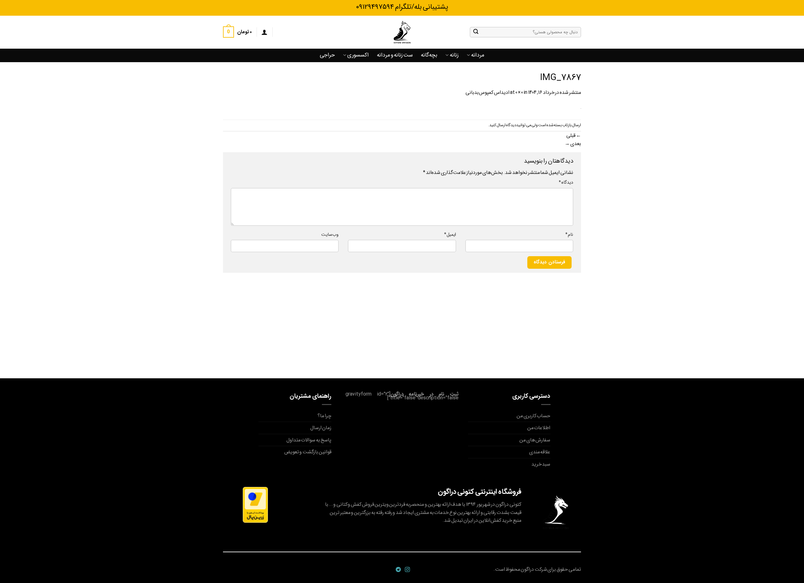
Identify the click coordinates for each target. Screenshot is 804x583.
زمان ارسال (320, 428)
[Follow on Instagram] (406, 570)
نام (569, 234)
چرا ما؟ (324, 416)
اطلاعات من (539, 428)
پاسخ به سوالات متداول (308, 440)
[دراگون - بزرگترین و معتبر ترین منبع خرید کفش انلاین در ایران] (402, 32)
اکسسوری (358, 55)
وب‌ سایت (330, 234)
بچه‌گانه (429, 55)
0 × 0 (519, 92)
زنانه (454, 55)
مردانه (477, 55)
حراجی (327, 55)
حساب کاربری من (534, 416)
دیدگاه (566, 182)
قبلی (573, 135)
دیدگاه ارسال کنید (502, 125)
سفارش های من (535, 440)
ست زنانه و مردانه (395, 55)
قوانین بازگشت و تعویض (307, 452)
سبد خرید (541, 464)
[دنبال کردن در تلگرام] (397, 570)
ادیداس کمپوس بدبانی (487, 92)
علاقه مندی (540, 452)
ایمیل (450, 234)
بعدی (573, 144)
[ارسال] (475, 32)
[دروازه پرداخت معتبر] (255, 505)
